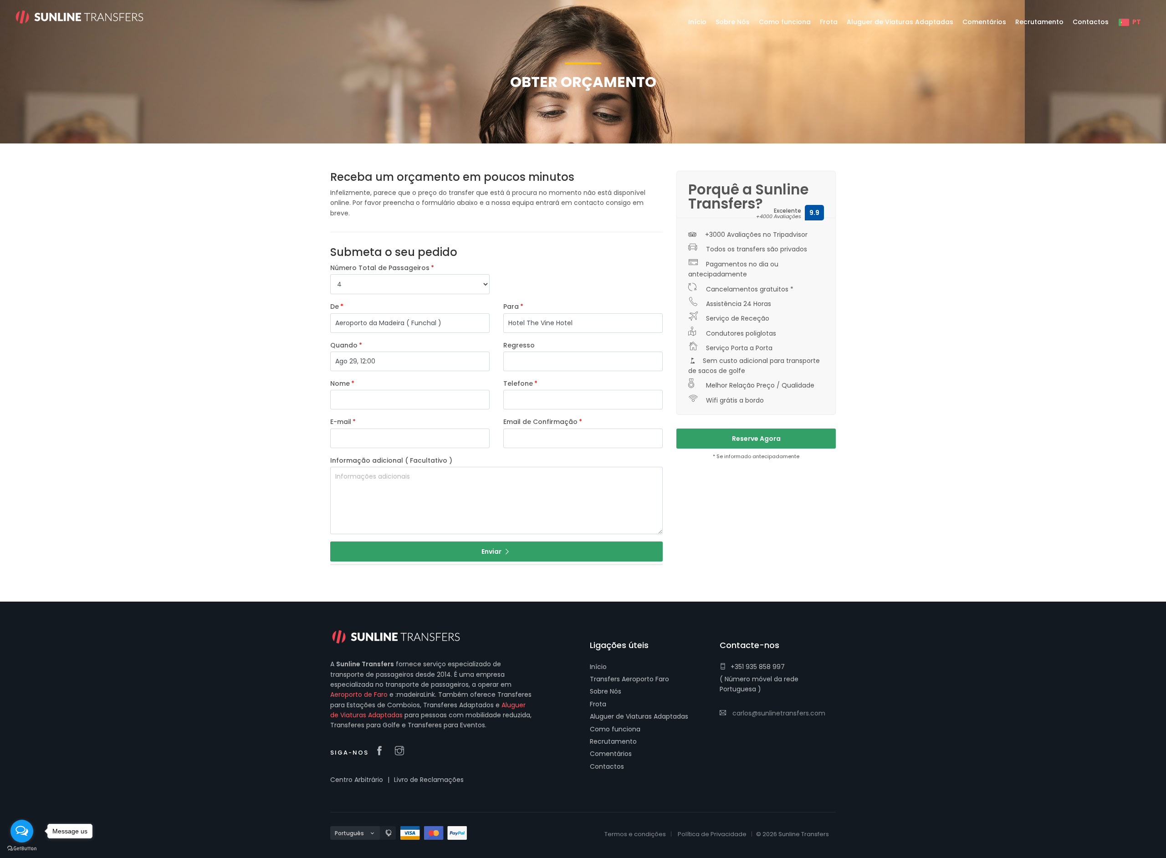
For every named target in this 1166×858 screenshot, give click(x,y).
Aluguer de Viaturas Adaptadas (639, 716)
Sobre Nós (605, 691)
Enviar (492, 551)
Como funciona (615, 729)
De (334, 306)
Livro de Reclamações (429, 779)
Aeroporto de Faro (359, 694)
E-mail (340, 421)
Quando (344, 345)
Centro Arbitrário (356, 779)
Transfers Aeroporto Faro (629, 679)
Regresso (519, 345)
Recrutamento (613, 741)
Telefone (518, 383)
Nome (340, 383)
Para (511, 306)
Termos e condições (635, 834)
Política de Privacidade (712, 834)
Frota (598, 704)
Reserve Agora (756, 438)
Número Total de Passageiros (380, 267)
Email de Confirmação (540, 421)
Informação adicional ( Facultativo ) (391, 460)
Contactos (607, 766)
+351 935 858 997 (758, 666)
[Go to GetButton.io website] (21, 849)
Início (598, 666)
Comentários (611, 753)
